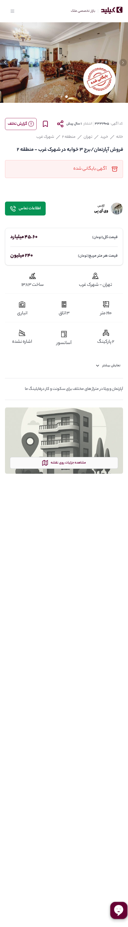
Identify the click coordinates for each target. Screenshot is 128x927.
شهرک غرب (45, 137)
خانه (119, 137)
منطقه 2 (68, 137)
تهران (88, 137)
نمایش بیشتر (112, 365)
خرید (104, 137)
